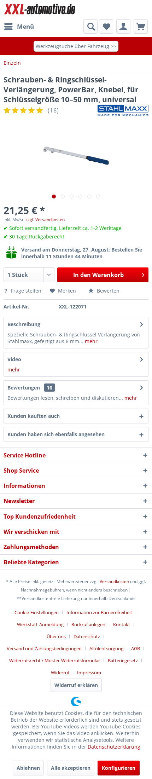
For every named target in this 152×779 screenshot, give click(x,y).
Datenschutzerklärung (114, 746)
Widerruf (60, 672)
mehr (90, 341)
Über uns (56, 636)
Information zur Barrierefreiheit (99, 612)
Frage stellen (26, 290)
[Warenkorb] (141, 26)
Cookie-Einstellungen (36, 612)
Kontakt (121, 624)
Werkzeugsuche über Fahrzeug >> (76, 46)
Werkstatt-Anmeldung (40, 624)
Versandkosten (114, 581)
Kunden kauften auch (33, 415)
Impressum (89, 672)
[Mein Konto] (123, 26)
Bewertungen (23, 387)
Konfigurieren (118, 767)
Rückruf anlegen (88, 624)
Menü (25, 26)
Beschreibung (23, 324)
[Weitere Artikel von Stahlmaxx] (123, 110)
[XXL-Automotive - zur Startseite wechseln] (40, 10)
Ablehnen (28, 767)
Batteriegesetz (123, 660)
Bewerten (107, 290)
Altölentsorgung (106, 648)
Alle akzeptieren (70, 767)
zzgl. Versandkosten (45, 220)
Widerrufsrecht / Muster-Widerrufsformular (54, 660)
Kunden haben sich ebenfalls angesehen (56, 434)
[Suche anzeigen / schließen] (90, 26)
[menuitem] (18, 26)
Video (14, 359)
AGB (135, 648)
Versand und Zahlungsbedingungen (44, 648)
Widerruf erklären (76, 685)
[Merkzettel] (106, 26)
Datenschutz (87, 636)
